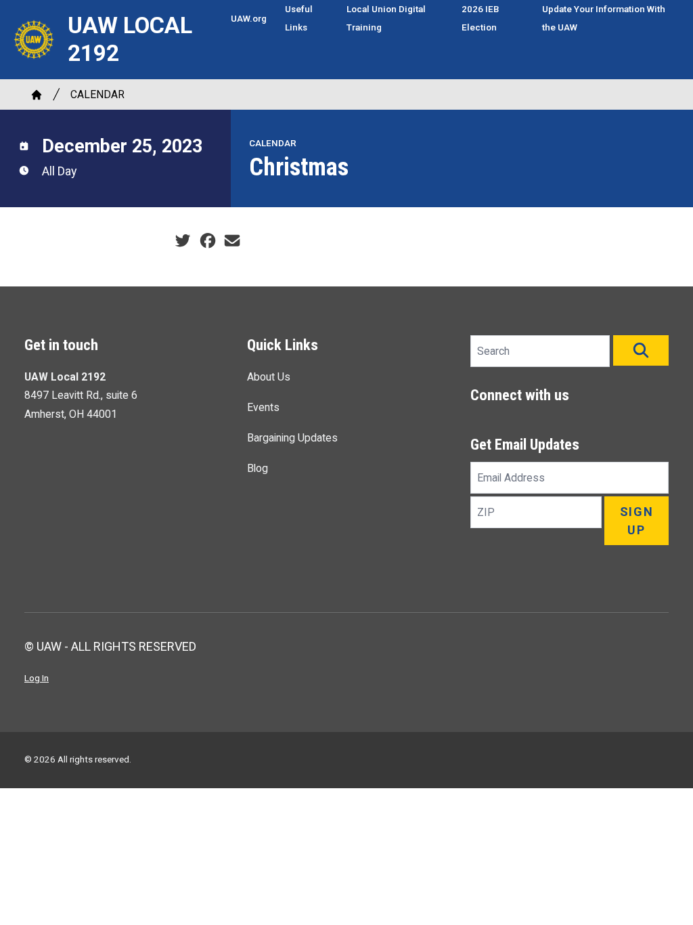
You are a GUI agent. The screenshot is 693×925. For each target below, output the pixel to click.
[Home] (36, 95)
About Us (268, 376)
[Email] (232, 241)
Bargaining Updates (292, 437)
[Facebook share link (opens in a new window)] (207, 241)
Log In (36, 677)
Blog (257, 468)
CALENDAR (97, 94)
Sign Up (637, 520)
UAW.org (249, 18)
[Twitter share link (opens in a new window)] (182, 241)
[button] (641, 350)
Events (263, 407)
